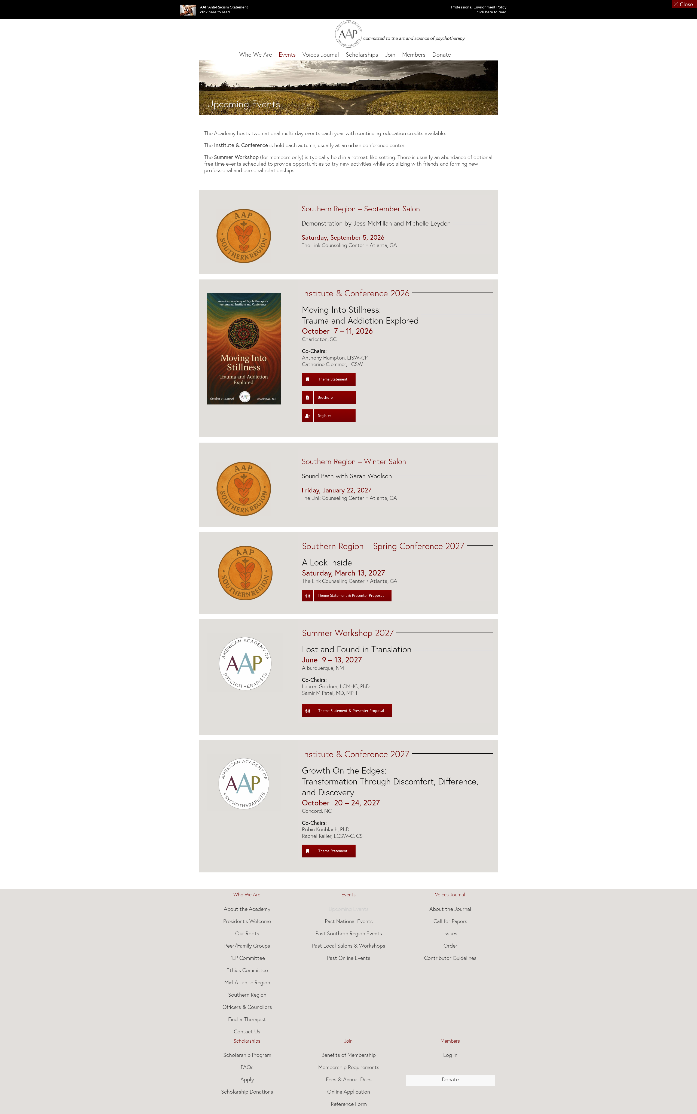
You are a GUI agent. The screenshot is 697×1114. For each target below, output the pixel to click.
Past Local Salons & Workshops (348, 945)
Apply (247, 1079)
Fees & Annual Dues (349, 1079)
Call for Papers (450, 921)
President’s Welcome (247, 921)
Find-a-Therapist (247, 1019)
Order (450, 945)
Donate (450, 1079)
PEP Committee (247, 958)
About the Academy (247, 909)
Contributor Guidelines (450, 958)
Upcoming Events (349, 909)
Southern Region (247, 994)
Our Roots (247, 933)
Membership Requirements (348, 1067)
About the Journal (450, 909)
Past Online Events (348, 958)
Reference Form (349, 1104)
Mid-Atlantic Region (247, 982)
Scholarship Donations (247, 1091)
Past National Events (349, 921)
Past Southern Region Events (349, 933)
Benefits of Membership (349, 1055)
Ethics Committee (247, 970)
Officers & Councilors (247, 1007)
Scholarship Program (247, 1055)
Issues (450, 933)
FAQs (247, 1067)
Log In (450, 1055)
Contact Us (247, 1031)
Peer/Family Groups (247, 945)
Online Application (348, 1091)
